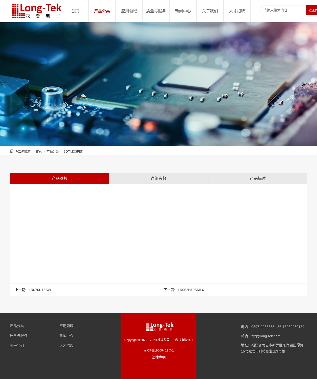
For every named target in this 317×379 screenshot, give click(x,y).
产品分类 (102, 11)
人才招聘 (237, 11)
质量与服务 (156, 11)
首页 (75, 11)
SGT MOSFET (73, 151)
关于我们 (210, 11)
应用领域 (129, 11)
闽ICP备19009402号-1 (158, 350)
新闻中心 (183, 11)
